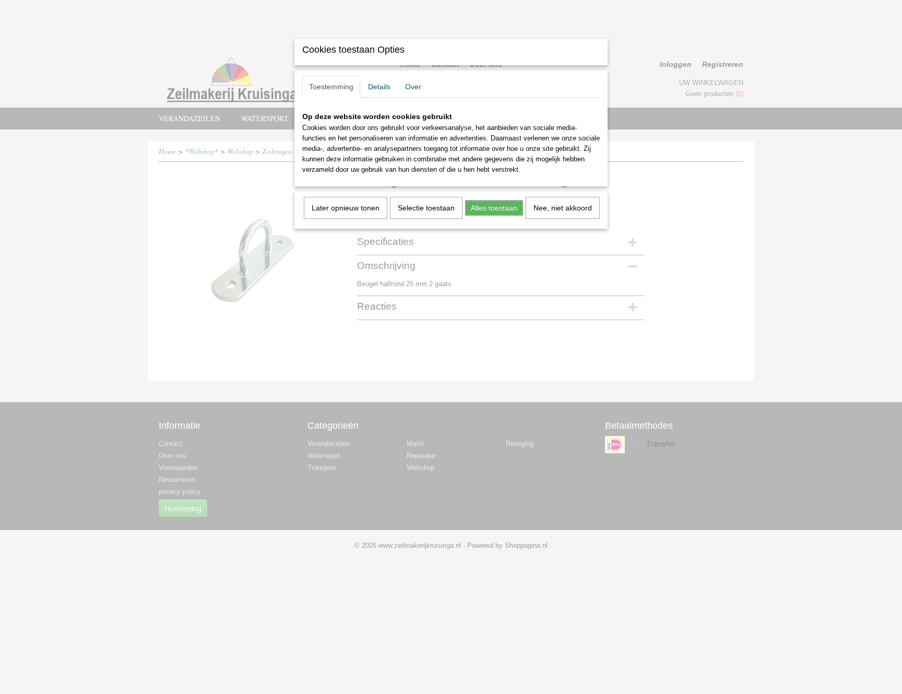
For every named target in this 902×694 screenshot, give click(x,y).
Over (413, 87)
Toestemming (331, 87)
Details (379, 87)
